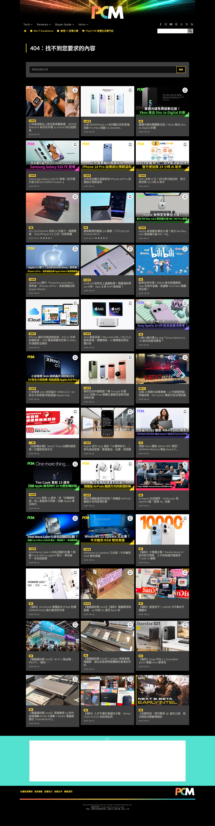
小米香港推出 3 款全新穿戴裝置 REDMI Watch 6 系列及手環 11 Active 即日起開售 (52, 127)
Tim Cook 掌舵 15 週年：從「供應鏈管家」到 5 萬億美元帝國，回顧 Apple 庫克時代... (52, 501)
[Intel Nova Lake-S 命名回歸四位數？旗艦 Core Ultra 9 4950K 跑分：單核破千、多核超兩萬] (52, 529)
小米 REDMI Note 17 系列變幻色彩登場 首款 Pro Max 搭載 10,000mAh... (108, 126)
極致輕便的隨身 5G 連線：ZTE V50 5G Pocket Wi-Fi (106, 232)
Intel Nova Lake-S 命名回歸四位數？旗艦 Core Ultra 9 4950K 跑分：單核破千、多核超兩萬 (52, 555)
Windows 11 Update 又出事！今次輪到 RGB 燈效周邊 (107, 554)
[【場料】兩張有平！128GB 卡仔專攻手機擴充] (162, 583)
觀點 (140, 495)
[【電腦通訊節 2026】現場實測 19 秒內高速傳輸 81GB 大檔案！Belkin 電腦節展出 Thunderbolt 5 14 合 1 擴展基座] (52, 690)
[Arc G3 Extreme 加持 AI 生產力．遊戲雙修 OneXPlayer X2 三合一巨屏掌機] (52, 208)
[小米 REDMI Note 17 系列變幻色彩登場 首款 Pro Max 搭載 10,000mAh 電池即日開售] (107, 101)
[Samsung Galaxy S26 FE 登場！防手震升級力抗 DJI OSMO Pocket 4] (52, 155)
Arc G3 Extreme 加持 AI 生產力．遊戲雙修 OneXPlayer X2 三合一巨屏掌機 (52, 232)
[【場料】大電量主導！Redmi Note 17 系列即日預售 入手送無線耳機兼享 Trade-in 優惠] (162, 529)
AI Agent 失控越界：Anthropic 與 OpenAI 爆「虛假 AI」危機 (158, 500)
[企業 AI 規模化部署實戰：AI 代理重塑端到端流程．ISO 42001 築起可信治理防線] (162, 368)
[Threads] (176, 24)
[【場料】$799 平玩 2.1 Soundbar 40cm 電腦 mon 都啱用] (162, 636)
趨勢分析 (142, 388)
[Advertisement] (107, 760)
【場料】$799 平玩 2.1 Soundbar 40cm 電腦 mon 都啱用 (160, 661)
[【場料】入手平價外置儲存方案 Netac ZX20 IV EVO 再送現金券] (107, 690)
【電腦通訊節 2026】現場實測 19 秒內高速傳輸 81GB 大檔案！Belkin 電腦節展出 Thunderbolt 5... (51, 716)
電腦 (31, 227)
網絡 (85, 227)
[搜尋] (190, 31)
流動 (140, 334)
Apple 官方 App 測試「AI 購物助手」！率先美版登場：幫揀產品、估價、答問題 (107, 448)
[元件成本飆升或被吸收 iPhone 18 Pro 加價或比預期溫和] (107, 155)
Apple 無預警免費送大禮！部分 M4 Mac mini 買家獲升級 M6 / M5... (162, 233)
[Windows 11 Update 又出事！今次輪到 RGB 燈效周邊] (107, 529)
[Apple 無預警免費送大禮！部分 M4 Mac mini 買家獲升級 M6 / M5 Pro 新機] (162, 208)
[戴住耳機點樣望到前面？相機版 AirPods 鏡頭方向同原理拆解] (107, 475)
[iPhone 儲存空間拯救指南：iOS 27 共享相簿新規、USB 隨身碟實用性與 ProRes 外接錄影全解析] (52, 314)
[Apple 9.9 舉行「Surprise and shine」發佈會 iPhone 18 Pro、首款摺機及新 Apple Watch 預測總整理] (52, 260)
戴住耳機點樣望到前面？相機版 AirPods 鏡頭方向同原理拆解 (107, 500)
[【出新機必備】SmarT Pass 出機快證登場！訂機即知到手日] (52, 423)
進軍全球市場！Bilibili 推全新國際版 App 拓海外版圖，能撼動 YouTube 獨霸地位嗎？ (162, 286)
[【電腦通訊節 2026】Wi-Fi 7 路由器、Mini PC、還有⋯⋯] (52, 636)
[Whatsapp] (181, 24)
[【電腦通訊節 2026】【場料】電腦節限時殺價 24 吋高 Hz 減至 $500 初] (107, 583)
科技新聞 (32, 121)
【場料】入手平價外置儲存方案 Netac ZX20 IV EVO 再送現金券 (107, 715)
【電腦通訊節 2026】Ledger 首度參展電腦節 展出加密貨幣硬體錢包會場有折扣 (107, 662)
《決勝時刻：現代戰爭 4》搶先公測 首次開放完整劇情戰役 (162, 715)
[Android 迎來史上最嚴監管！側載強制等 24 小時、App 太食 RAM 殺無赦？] (107, 260)
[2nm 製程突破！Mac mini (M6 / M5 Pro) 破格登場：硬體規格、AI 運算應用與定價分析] (107, 314)
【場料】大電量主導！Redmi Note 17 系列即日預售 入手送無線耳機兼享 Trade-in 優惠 (161, 555)
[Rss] (192, 24)
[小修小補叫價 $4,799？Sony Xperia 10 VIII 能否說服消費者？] (162, 314)
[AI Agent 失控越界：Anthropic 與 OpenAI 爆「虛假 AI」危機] (162, 475)
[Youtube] (171, 24)
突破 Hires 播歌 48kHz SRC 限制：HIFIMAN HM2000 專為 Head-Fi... (159, 448)
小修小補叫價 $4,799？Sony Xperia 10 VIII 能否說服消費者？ (162, 339)
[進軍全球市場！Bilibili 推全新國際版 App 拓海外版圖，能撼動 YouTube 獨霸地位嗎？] (162, 260)
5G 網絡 (32, 443)
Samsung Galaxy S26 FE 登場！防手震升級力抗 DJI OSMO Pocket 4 (52, 180)
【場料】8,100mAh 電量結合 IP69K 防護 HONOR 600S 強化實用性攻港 (54, 608)
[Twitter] (186, 24)
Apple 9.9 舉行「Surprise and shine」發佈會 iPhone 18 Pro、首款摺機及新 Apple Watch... (52, 286)
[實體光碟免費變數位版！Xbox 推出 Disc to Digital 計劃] (162, 101)
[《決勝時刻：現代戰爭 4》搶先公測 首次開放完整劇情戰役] (162, 690)
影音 (140, 656)
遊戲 (140, 121)
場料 (140, 549)
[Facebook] (160, 24)
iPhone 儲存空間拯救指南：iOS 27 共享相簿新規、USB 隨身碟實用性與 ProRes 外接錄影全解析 (52, 340)
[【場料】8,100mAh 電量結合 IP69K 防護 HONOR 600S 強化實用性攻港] (52, 583)
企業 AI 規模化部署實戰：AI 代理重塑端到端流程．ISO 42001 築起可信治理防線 (162, 393)
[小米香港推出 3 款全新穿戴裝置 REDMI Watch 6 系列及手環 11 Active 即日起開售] (52, 101)
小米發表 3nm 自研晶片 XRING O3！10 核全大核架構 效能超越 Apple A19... (52, 393)
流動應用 (32, 334)
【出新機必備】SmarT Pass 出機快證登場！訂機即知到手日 (52, 448)
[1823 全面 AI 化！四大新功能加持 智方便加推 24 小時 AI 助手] (162, 155)
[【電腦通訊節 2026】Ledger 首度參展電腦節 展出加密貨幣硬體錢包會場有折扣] (107, 636)
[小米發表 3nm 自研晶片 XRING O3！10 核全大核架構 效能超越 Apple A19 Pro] (52, 368)
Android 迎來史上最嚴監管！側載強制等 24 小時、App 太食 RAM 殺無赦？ (107, 285)
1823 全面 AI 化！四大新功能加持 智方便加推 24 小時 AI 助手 (162, 180)
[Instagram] (165, 24)
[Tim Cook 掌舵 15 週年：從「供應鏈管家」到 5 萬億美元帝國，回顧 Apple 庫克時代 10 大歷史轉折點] (52, 475)
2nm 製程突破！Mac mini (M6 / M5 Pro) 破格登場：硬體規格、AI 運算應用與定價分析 (107, 340)
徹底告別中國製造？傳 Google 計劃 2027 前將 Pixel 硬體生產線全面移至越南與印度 (106, 394)
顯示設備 (87, 603)
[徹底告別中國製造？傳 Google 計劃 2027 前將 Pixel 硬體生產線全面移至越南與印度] (107, 368)
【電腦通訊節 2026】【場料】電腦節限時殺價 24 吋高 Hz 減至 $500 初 (107, 608)
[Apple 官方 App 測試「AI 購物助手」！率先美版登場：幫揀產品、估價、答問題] (107, 423)
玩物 (140, 443)
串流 (140, 279)
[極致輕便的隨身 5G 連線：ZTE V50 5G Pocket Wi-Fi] (107, 208)
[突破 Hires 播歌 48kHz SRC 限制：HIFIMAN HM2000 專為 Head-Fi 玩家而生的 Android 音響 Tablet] (162, 423)
